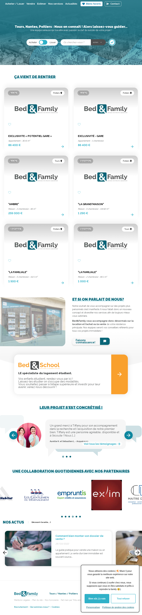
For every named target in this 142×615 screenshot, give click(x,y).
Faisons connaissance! (85, 341)
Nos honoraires (52, 600)
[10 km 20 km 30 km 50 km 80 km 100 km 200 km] (98, 42)
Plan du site (37, 600)
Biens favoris (93, 3)
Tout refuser (123, 598)
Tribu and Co (78, 600)
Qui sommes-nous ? (39, 607)
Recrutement (21, 607)
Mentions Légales (22, 600)
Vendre (30, 3)
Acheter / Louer (14, 3)
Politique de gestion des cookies (118, 607)
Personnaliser (93, 607)
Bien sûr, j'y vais (97, 598)
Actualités (71, 3)
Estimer (41, 3)
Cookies (55, 607)
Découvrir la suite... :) (41, 522)
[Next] (128, 435)
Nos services (55, 3)
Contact (115, 3)
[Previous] (13, 435)
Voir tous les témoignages (100, 443)
